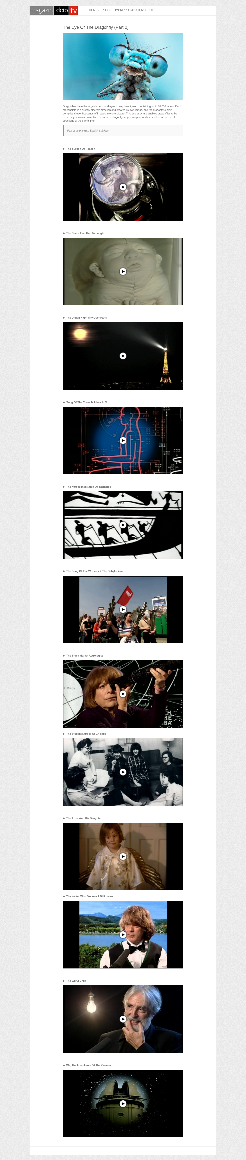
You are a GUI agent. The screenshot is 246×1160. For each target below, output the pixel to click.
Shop (107, 10)
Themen (93, 10)
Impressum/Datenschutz (135, 10)
